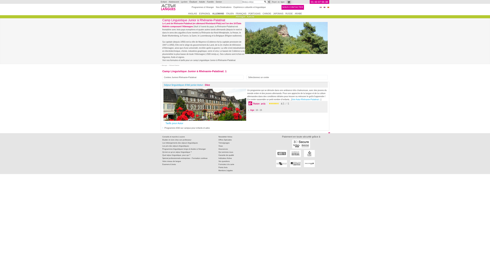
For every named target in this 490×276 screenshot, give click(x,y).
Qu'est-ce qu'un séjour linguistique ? (177, 152)
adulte (202, 2)
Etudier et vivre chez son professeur (176, 140)
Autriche (250, 17)
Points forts (223, 167)
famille (210, 2)
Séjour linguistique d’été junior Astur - (187, 85)
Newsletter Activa (225, 137)
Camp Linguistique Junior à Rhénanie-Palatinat (192, 71)
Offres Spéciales (225, 140)
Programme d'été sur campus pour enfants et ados (187, 128)
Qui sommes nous (225, 152)
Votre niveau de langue (171, 161)
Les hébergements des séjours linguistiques (180, 143)
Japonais (278, 14)
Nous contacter (292, 7)
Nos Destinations (223, 7)
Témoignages (224, 143)
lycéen (184, 2)
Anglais (192, 14)
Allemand (218, 14)
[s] (328, 7)
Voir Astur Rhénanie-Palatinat (306, 99)
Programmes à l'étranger (203, 7)
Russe (289, 14)
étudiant (193, 2)
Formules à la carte (226, 164)
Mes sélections (288, 2)
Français (241, 14)
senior (219, 2)
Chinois (267, 14)
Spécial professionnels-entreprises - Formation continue (184, 158)
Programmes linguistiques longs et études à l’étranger (184, 149)
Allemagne (241, 17)
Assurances (223, 149)
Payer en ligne (278, 2)
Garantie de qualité (226, 155)
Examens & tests (169, 164)
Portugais (254, 14)
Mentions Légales (225, 170)
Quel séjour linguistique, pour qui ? (176, 155)
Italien (230, 14)
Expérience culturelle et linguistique (250, 7)
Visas (220, 146)
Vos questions (224, 161)
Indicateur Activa (225, 158)
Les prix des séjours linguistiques (175, 146)
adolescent (174, 2)
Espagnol (204, 14)
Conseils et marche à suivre (173, 137)
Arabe (298, 14)
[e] (324, 7)
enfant (164, 2)
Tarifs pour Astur (174, 123)
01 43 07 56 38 (319, 2)
